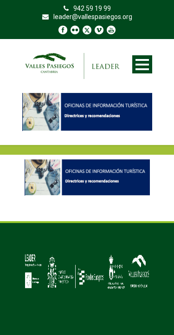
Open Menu (142, 64)
